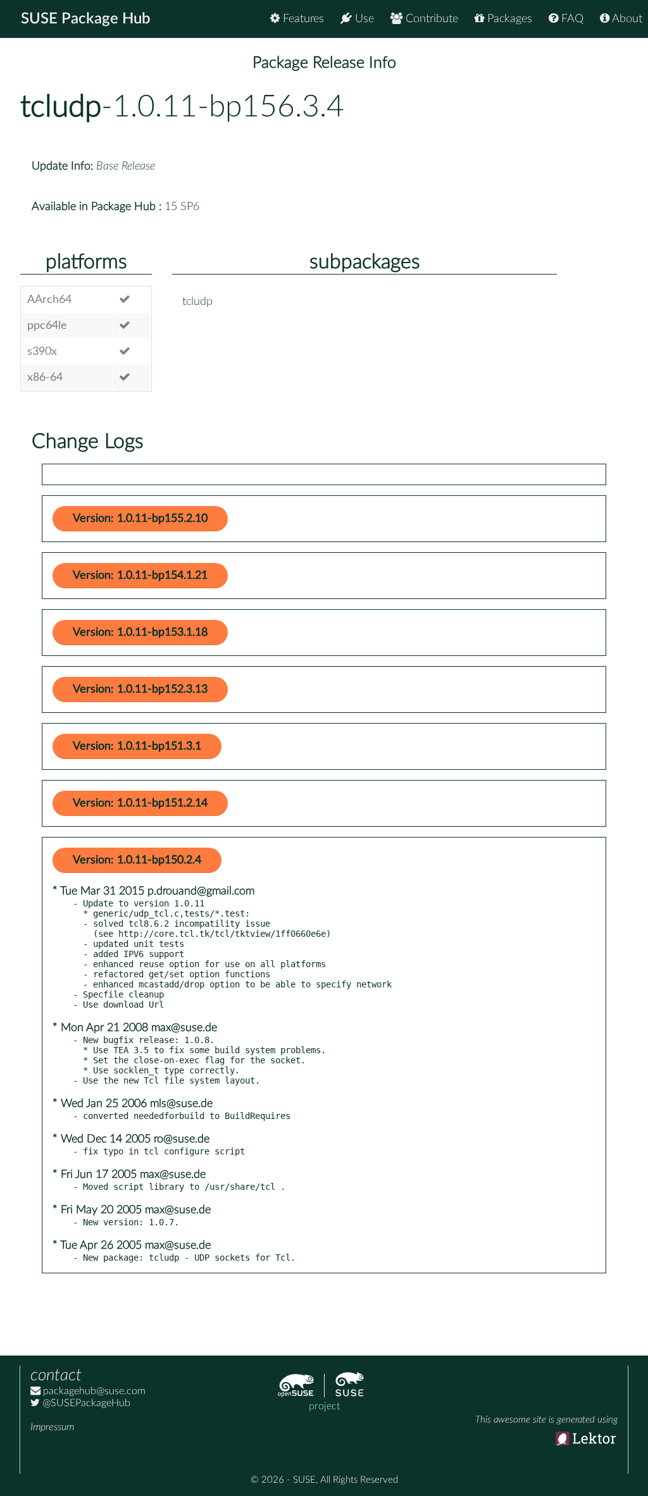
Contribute (430, 19)
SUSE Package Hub (86, 19)
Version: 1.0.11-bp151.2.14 (140, 803)
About (625, 19)
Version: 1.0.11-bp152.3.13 (140, 689)
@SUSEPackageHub (85, 1403)
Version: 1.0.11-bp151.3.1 (137, 746)
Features (302, 19)
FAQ (570, 19)
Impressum (52, 1427)
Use (363, 19)
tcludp (60, 107)
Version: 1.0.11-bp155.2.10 (140, 518)
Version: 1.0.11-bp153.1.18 (140, 632)
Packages (508, 19)
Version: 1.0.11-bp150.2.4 (137, 860)
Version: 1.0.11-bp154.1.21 (140, 575)
